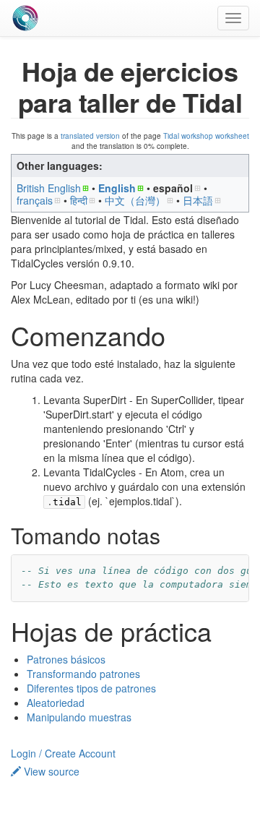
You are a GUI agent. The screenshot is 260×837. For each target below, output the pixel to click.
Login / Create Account (63, 753)
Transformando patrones (83, 673)
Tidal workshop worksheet (206, 136)
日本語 (198, 200)
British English (49, 188)
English (117, 188)
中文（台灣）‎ (135, 200)
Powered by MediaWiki (128, 826)
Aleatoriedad (55, 702)
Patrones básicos (66, 659)
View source (50, 771)
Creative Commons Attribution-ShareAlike (128, 814)
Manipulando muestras (79, 717)
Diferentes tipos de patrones (91, 688)
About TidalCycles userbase (132, 789)
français (35, 200)
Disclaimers (221, 789)
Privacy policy (39, 789)
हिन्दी (78, 200)
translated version (90, 136)
